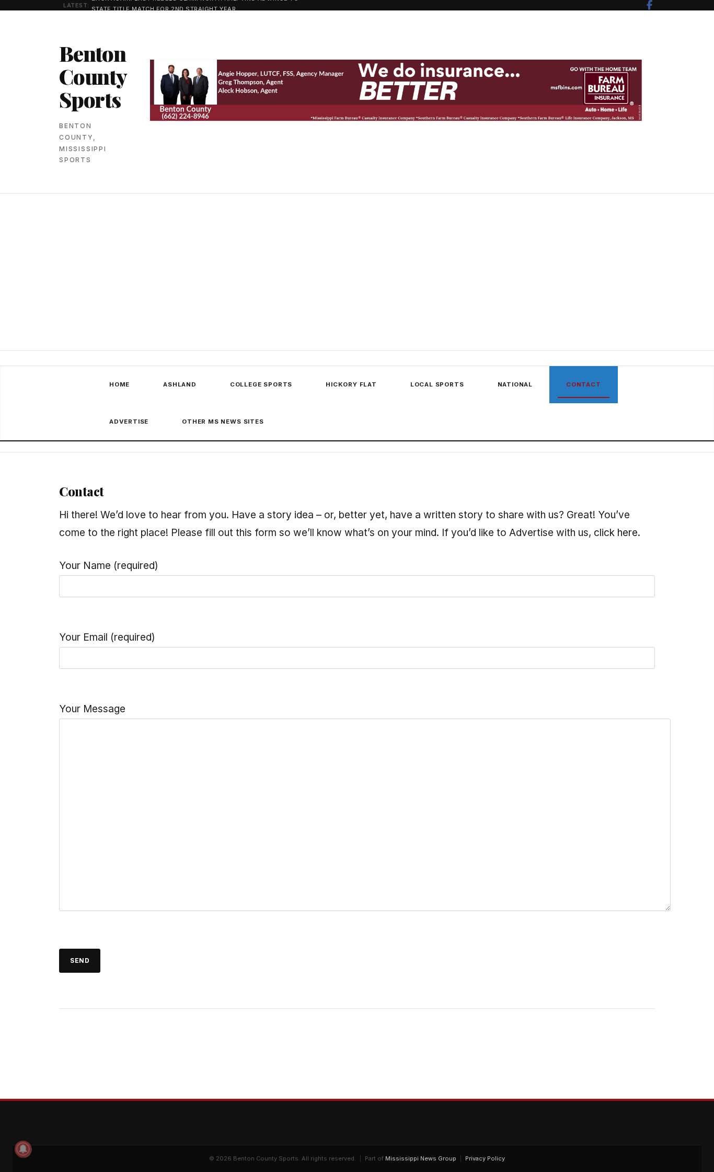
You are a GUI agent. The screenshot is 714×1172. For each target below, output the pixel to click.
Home (119, 384)
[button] (278, 421)
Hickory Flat (351, 384)
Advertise (128, 421)
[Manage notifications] (23, 1149)
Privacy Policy (485, 1158)
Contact (583, 384)
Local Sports (437, 384)
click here (616, 533)
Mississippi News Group (420, 1158)
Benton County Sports (92, 76)
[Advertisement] (357, 273)
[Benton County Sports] (76, 403)
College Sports (261, 384)
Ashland (180, 384)
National (515, 384)
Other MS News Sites (222, 421)
